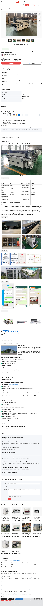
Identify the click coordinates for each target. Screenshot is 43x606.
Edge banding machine (15, 562)
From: (6, 483)
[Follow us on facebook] (34, 598)
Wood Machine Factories (20, 586)
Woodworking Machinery (23, 8)
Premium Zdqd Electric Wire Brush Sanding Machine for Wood (15, 551)
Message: (5, 489)
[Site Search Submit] (27, 5)
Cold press (3, 564)
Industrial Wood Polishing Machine (8, 594)
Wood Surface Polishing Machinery (20, 591)
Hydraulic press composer (26, 566)
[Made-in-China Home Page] (21, 2)
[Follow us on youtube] (39, 598)
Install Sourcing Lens (6, 600)
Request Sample (21, 65)
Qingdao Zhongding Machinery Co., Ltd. (11, 54)
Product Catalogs (17, 560)
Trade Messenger (18, 598)
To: (6, 486)
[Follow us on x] (36, 598)
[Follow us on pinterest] (41, 598)
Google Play (10, 598)
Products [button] (11, 4)
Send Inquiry (11, 63)
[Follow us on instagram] (38, 598)
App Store (4, 598)
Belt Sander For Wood (36, 578)
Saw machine (3, 562)
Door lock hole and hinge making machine (6, 566)
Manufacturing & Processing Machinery (11, 8)
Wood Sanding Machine (25, 588)
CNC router (13, 564)
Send (9, 498)
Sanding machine (24, 564)
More (2, 596)
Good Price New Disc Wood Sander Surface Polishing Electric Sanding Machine (5, 534)
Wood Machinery (5, 588)
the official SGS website (27, 341)
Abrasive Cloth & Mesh (26, 578)
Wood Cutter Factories (30, 586)
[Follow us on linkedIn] (30, 600)
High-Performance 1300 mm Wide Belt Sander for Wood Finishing (16, 534)
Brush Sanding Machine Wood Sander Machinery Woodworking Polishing (26, 534)
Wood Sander (31, 8)
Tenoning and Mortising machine (37, 566)
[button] (1, 1)
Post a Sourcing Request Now (32, 498)
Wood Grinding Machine (14, 588)
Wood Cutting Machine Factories (7, 586)
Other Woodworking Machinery (14, 578)
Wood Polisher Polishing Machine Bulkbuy (23, 594)
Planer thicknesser (35, 564)
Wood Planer (4, 578)
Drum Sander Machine (15, 580)
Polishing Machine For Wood (7, 591)
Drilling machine (24, 562)
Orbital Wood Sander (5, 580)
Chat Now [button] (33, 63)
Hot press (33, 562)
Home (2, 8)
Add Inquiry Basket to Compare (22, 44)
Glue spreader (13, 566)
